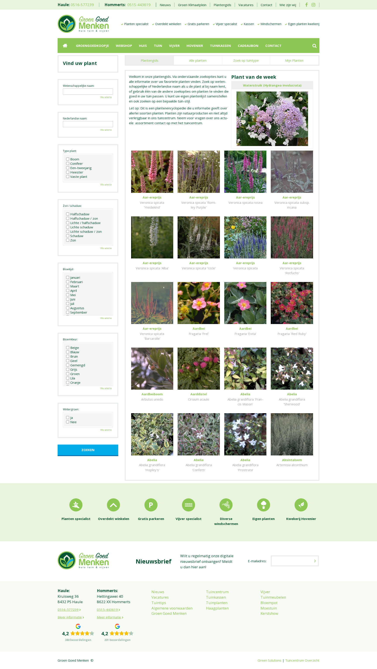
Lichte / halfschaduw (85, 222)
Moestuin (268, 608)
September (78, 312)
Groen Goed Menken (169, 613)
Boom (74, 159)
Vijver (265, 591)
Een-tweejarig (81, 167)
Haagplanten (217, 608)
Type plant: (70, 151)
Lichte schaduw (81, 227)
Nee (73, 421)
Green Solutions (269, 660)
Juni (72, 299)
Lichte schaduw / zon (86, 231)
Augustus (77, 307)
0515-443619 (139, 4)
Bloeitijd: (68, 269)
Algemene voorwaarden (171, 608)
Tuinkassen (216, 597)
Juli (72, 303)
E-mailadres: (257, 561)
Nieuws (157, 591)
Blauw (74, 351)
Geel (73, 360)
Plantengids (149, 60)
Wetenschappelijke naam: (78, 86)
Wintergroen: (71, 409)
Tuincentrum (217, 591)
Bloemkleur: (70, 339)
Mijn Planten (294, 60)
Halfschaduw (79, 214)
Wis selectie (106, 97)
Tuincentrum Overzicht (302, 660)
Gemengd (77, 365)
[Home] (65, 45)
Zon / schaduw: (72, 206)
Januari (75, 277)
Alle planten (197, 60)
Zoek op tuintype (246, 60)
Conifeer (76, 163)
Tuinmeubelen (273, 597)
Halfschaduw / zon (84, 218)
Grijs (73, 369)
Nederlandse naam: (75, 118)
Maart (74, 286)
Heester (76, 172)
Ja (71, 417)
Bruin (74, 356)
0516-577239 (82, 4)
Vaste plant (78, 176)
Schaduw (76, 235)
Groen (75, 373)
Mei (73, 294)
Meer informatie (70, 617)
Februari (76, 281)
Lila (72, 378)
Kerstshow (269, 613)
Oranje (75, 382)
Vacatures (160, 597)
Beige (74, 347)
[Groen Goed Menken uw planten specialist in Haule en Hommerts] (83, 23)
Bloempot (269, 602)
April (73, 290)
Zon (73, 240)
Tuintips (158, 602)
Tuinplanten (216, 602)
